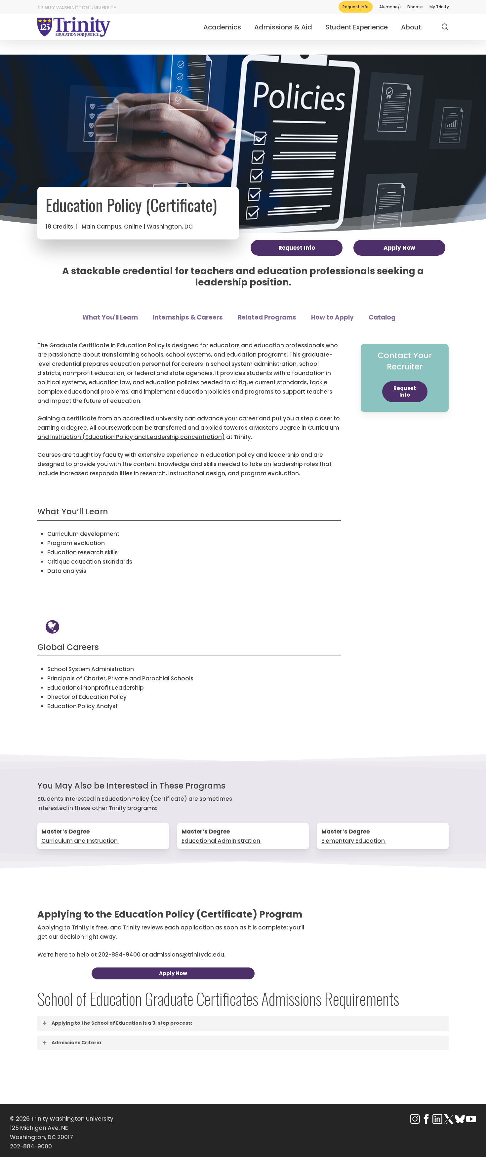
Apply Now (399, 248)
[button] (404, 391)
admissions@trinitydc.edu (186, 955)
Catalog (382, 317)
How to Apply (332, 317)
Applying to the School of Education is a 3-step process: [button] (122, 1023)
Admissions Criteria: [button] (77, 1042)
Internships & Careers (188, 317)
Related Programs (267, 317)
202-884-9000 (31, 1146)
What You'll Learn (110, 317)
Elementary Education (353, 841)
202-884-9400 (119, 955)
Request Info (296, 248)
